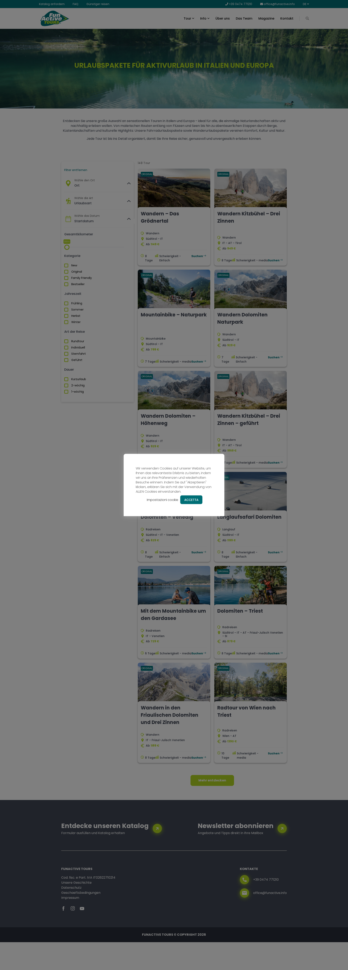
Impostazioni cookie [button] (162, 500)
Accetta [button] (191, 500)
